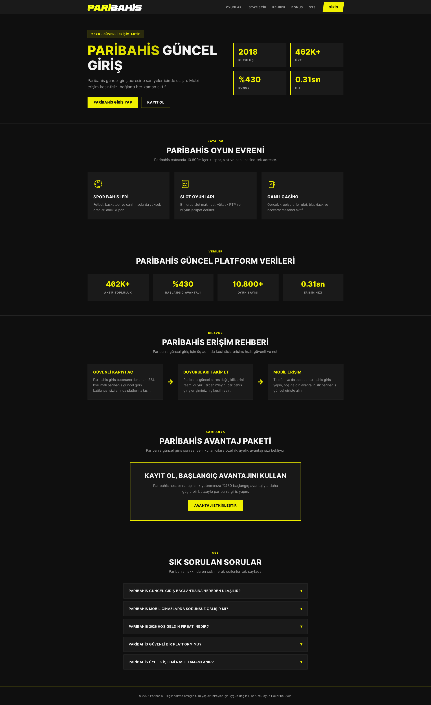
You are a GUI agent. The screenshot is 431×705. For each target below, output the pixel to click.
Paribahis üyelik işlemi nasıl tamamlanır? (215, 662)
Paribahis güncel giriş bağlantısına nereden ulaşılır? (215, 590)
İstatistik (257, 7)
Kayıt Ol (155, 102)
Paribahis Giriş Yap (113, 102)
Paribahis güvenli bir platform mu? (215, 644)
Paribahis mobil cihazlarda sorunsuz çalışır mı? (215, 608)
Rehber (279, 7)
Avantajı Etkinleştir (215, 505)
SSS (312, 7)
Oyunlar (234, 7)
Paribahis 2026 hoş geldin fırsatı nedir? (215, 626)
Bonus (297, 7)
